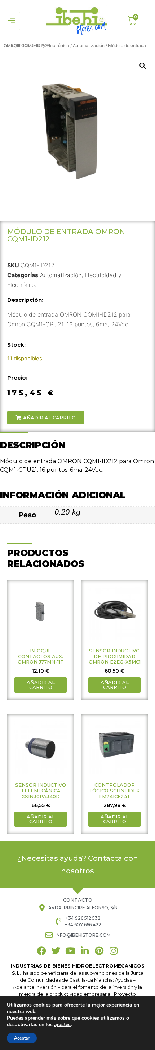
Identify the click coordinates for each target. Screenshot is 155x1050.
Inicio (9, 45)
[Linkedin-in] (85, 950)
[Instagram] (113, 950)
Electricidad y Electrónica (43, 45)
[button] (142, 65)
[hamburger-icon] (12, 21)
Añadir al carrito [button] (41, 684)
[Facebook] (41, 950)
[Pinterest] (99, 950)
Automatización (89, 45)
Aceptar (22, 1038)
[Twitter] (56, 950)
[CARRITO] (132, 20)
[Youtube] (70, 950)
